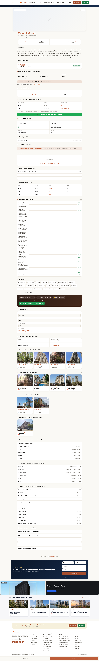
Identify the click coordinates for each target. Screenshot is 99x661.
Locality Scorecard (63, 633)
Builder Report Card (64, 634)
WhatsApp (85, 2)
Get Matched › (74, 573)
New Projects (31, 2)
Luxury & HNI (78, 640)
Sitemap (77, 648)
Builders (53, 2)
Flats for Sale (34, 634)
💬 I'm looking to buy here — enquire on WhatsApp (49, 114)
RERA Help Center (63, 644)
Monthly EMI (21, 328)
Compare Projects (47, 642)
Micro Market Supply (64, 638)
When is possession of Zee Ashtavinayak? (29, 531)
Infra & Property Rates (64, 640)
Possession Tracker (64, 636)
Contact (77, 636)
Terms (76, 644)
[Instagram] (16, 642)
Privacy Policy (78, 642)
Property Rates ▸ (55, 345)
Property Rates (63, 646)
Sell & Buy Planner (47, 640)
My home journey (47, 633)
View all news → (86, 597)
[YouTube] (23, 642)
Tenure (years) (21, 323)
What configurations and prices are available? (30, 540)
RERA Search (34, 642)
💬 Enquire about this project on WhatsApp (31, 303)
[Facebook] (13, 642)
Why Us (64, 2)
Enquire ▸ (74, 658)
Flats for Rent (34, 633)
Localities (58, 2)
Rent (40, 2)
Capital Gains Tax (47, 646)
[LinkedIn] (20, 642)
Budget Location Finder (48, 636)
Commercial (46, 2)
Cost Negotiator (47, 644)
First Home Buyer (47, 648)
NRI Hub (77, 638)
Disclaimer (78, 646)
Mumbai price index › (37, 84)
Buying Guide (46, 650)
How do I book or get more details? (27, 548)
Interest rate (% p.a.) (22, 318)
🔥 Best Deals (23, 2)
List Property (77, 2)
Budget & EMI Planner (48, 634)
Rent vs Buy (46, 638)
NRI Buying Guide (63, 642)
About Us (77, 634)
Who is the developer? (24, 544)
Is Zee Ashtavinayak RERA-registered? (28, 535)
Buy (37, 2)
